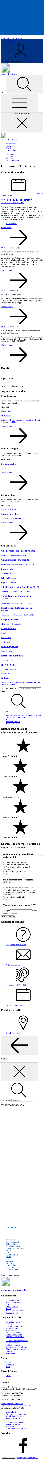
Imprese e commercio (13, 1343)
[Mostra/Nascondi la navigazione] (19, 103)
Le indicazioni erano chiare (16, 862)
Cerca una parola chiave (10, 689)
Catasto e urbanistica (13, 1332)
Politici (8, 1309)
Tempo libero (10, 156)
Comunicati (10, 1365)
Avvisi (8, 1367)
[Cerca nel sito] (24, 84)
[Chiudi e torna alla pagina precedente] (19, 1072)
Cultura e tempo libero (14, 1335)
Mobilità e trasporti (13, 1345)
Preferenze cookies (8, 1458)
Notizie (8, 1362)
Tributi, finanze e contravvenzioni (18, 1349)
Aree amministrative (13, 1302)
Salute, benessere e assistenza (16, 1347)
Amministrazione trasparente (16, 1422)
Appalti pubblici (12, 1328)
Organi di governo (12, 1300)
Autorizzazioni (11, 1330)
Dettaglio (6, 911)
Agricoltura (10, 154)
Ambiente (9, 1324)
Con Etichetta (6, 1100)
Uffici (8, 1304)
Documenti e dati (12, 1313)
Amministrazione (12, 144)
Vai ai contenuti (6, 38)
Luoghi (8, 1376)
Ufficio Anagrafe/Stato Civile (12, 1404)
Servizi (8, 148)
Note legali (10, 1426)
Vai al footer (17, 38)
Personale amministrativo (15, 1311)
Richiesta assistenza (13, 1418)
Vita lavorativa (11, 1353)
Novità (8, 146)
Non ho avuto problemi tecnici (17, 872)
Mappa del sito (32, 1458)
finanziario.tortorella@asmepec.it (17, 1406)
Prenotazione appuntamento (16, 1414)
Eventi (8, 1378)
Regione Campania (10, 41)
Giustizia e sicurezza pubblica (17, 1341)
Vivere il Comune (12, 150)
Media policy (22, 1458)
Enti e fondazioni (12, 1307)
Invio (3, 691)
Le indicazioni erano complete (17, 865)
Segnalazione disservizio (15, 1416)
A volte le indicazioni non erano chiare (20, 888)
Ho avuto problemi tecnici (15, 897)
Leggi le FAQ (11, 1412)
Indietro (4, 916)
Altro (8, 874)
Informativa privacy (13, 1424)
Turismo (9, 1351)
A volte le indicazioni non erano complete (21, 890)
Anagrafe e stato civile (14, 1326)
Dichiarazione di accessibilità (16, 1429)
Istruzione (9, 158)
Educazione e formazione (15, 1337)
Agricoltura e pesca (13, 1322)
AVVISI (39, 193)
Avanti (11, 916)
